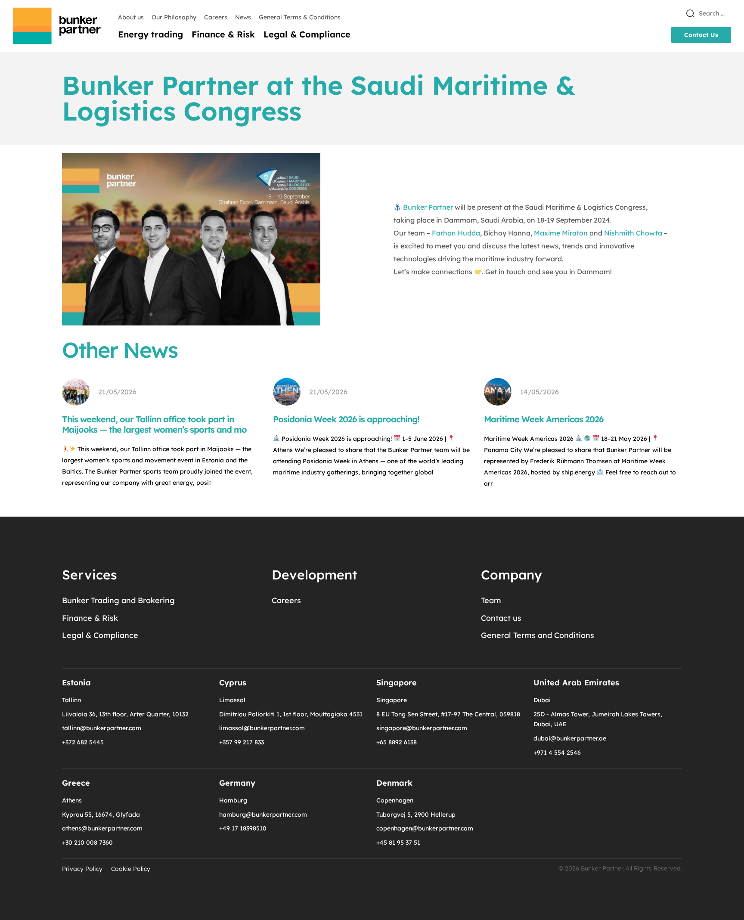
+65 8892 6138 (396, 742)
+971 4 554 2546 (557, 752)
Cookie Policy (130, 869)
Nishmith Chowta (633, 233)
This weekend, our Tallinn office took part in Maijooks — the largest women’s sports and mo (154, 424)
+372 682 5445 (83, 742)
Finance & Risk (223, 34)
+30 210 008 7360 (87, 842)
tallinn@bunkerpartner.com (101, 728)
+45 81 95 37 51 (398, 842)
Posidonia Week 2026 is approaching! (346, 419)
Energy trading (150, 34)
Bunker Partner (428, 207)
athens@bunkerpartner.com (102, 828)
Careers (215, 17)
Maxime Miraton (561, 233)
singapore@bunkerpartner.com (421, 728)
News (243, 17)
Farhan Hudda (456, 233)
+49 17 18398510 (243, 828)
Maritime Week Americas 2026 (543, 419)
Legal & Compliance (307, 34)
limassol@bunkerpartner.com (262, 728)
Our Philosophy (174, 17)
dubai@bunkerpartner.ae (569, 738)
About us (131, 17)
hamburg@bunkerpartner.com (263, 814)
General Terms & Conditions (300, 17)
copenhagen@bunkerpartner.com (424, 828)
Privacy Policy (82, 869)
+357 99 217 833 (241, 742)
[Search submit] (690, 13)
